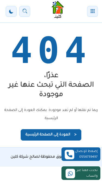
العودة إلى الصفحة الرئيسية (51, 135)
